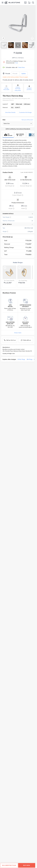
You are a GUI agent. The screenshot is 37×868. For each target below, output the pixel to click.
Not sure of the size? (27, 119)
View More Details (10, 112)
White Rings (21, 359)
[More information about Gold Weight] (13, 186)
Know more (17, 333)
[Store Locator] (25, 2)
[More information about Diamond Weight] (31, 186)
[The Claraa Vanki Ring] (9, 272)
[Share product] (3, 38)
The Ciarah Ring (23, 280)
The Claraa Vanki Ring (9, 280)
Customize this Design (25, 112)
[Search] (33, 2)
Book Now (21, 67)
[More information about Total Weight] (10, 217)
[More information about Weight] (7, 231)
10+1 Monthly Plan (9, 865)
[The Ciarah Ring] (24, 272)
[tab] (4, 45)
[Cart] (29, 2)
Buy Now (26, 865)
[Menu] (2, 2)
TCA (16, 63)
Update (23, 73)
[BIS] (8, 135)
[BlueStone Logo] (12, 2)
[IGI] (20, 135)
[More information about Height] (13, 208)
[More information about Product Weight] (22, 195)
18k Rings (29, 359)
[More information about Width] (26, 208)
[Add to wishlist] (32, 38)
